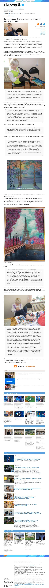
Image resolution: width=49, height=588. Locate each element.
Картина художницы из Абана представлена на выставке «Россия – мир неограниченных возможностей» (28, 373)
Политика (21, 13)
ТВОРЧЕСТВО (42, 34)
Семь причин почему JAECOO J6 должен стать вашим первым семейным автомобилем (26, 468)
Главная (5, 16)
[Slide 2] (21, 188)
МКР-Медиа (10, 11)
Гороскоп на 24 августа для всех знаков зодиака (40, 541)
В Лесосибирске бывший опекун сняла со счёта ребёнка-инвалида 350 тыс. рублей (29, 385)
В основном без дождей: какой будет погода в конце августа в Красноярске (30, 542)
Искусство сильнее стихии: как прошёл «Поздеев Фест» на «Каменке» (27, 479)
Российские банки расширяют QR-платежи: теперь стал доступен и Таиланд (8, 404)
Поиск (21, 8)
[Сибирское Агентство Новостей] (14, 4)
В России (16, 13)
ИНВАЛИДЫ (43, 31)
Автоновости (17, 465)
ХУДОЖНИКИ (42, 33)
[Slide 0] (17, 188)
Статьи (5, 11)
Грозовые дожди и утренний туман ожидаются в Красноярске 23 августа (18, 542)
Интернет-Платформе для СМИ (26, 586)
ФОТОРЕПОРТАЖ (10, 426)
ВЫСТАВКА (43, 32)
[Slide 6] (30, 188)
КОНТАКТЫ (33, 555)
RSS (4, 555)
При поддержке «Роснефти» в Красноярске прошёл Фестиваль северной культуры (26, 520)
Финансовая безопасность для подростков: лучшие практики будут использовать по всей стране (8, 420)
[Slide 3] (23, 188)
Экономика (32, 13)
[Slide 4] (25, 188)
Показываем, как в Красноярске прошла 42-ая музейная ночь (18, 436)
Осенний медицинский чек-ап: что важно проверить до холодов (25, 504)
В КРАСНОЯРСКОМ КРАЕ (40, 28)
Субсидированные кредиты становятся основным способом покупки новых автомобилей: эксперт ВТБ (40, 405)
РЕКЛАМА (42, 555)
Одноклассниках (30, 366)
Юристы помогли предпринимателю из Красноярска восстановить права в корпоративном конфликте (25, 497)
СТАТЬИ (7, 453)
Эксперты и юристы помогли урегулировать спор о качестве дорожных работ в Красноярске (27, 512)
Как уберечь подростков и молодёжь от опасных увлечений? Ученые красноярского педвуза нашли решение (29, 405)
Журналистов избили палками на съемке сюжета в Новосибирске (8, 436)
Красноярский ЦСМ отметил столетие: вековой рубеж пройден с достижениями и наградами (27, 458)
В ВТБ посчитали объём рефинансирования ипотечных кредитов (18, 418)
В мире (11, 13)
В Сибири (7, 13)
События (16, 476)
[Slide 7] (32, 188)
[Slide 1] (19, 188)
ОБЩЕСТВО (43, 27)
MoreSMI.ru (34, 586)
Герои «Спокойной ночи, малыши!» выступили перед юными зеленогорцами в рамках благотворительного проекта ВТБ (40, 420)
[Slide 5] (28, 188)
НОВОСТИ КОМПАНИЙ (11, 393)
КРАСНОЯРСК (11, 0)
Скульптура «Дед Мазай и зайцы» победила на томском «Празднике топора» (8, 542)
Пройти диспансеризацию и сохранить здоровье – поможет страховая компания (27, 488)
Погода (17, 0)
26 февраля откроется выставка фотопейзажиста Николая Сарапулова (28, 379)
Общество (27, 13)
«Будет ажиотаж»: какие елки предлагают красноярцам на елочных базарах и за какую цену (29, 437)
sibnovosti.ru (31, 565)
